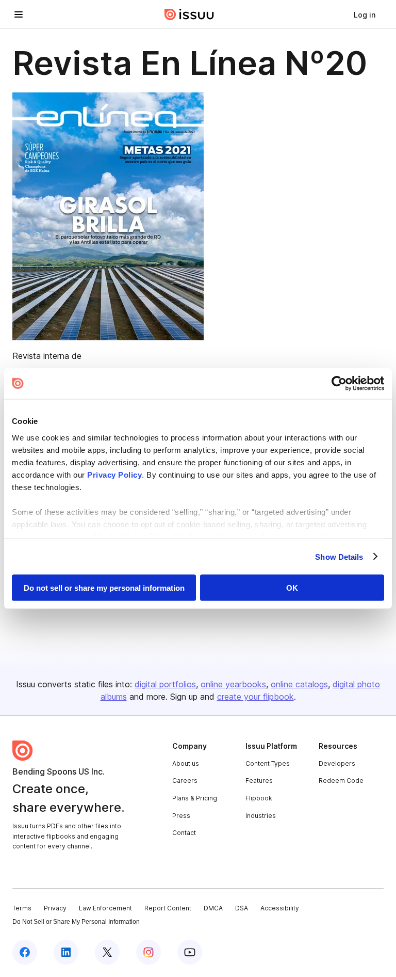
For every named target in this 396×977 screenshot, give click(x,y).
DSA (241, 908)
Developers (337, 763)
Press (181, 816)
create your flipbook (255, 696)
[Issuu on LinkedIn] (66, 952)
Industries (260, 816)
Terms (21, 908)
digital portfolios (165, 684)
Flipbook (258, 798)
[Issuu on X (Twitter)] (107, 952)
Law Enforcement (105, 908)
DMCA (213, 908)
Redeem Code (341, 780)
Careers (184, 780)
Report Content (167, 908)
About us (185, 763)
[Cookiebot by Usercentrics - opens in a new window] (339, 383)
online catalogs (299, 684)
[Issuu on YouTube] (189, 952)
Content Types (267, 763)
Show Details (339, 556)
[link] (364, 14)
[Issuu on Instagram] (148, 952)
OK (292, 588)
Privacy (55, 908)
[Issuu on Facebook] (24, 952)
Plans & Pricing (194, 798)
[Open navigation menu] (18, 14)
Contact (184, 833)
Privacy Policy (114, 474)
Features (259, 780)
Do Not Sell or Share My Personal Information (76, 921)
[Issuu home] (189, 14)
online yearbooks (233, 684)
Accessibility (279, 908)
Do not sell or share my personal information (104, 588)
